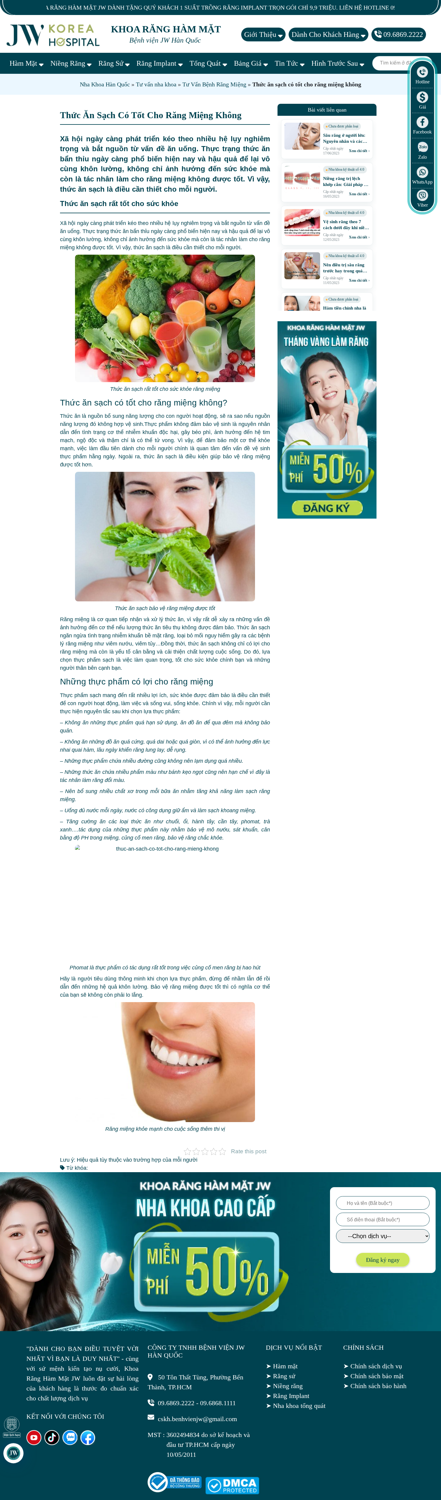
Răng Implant (157, 63)
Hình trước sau (335, 63)
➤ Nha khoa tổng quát (296, 1405)
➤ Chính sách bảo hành (374, 1386)
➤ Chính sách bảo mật (373, 1376)
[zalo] (69, 1443)
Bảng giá (248, 63)
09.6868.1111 (218, 1403)
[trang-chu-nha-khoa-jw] (54, 34)
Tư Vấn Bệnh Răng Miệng (214, 84)
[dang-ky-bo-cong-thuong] (175, 1490)
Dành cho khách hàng (326, 34)
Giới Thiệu (261, 34)
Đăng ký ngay (383, 1259)
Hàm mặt (24, 63)
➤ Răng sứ (280, 1376)
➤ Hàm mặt (282, 1366)
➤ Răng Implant (287, 1396)
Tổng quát (206, 63)
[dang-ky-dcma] (232, 1492)
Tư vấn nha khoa (156, 84)
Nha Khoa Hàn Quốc (105, 84)
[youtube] (33, 1443)
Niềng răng (68, 63)
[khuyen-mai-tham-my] (327, 517)
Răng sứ (111, 63)
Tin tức (287, 63)
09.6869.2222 (402, 34)
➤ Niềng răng (284, 1386)
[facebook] (87, 1443)
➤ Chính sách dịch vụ (372, 1366)
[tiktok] (51, 1443)
